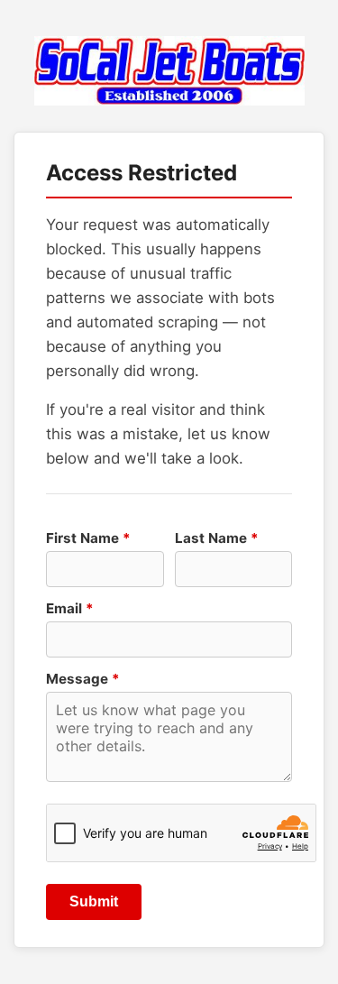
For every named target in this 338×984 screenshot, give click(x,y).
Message (83, 678)
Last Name (217, 538)
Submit (93, 901)
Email (70, 608)
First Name (88, 538)
